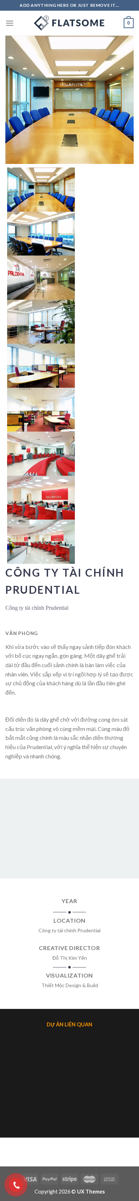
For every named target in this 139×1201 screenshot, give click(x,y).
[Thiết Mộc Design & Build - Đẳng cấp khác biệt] (69, 23)
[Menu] (9, 23)
